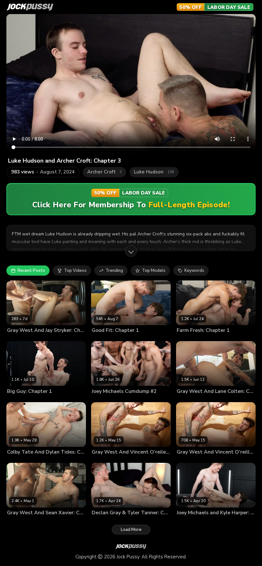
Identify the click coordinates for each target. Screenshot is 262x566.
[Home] (30, 7)
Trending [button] (114, 270)
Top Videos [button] (75, 270)
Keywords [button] (194, 270)
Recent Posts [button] (31, 270)
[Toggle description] (131, 251)
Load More (131, 529)
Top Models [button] (154, 270)
